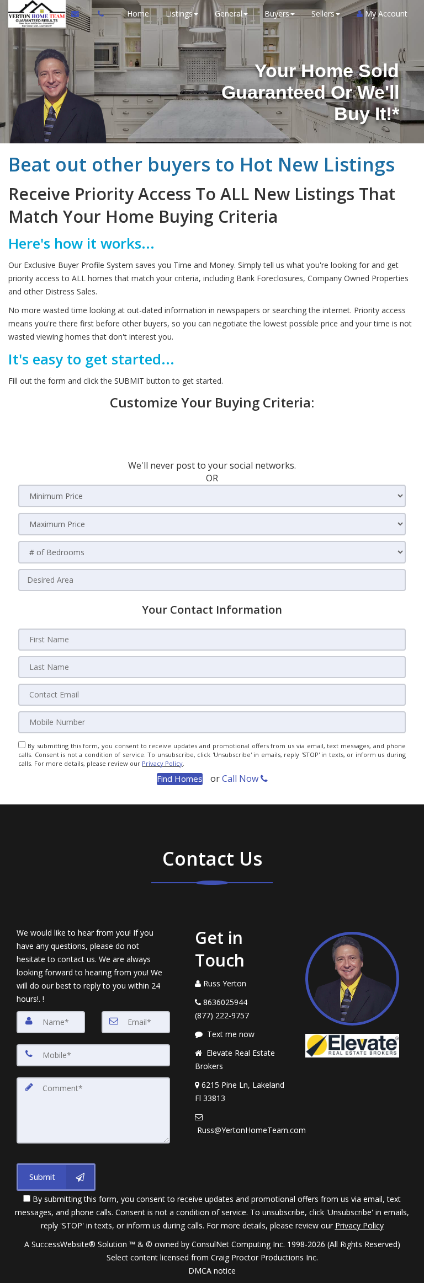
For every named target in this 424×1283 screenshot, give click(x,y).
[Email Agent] (80, 14)
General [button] (228, 13)
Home (138, 13)
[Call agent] (97, 14)
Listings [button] (179, 13)
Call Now (241, 778)
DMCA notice (212, 1270)
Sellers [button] (323, 13)
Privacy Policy (162, 763)
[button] (180, 779)
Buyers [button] (276, 13)
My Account (385, 13)
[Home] (35, 14)
